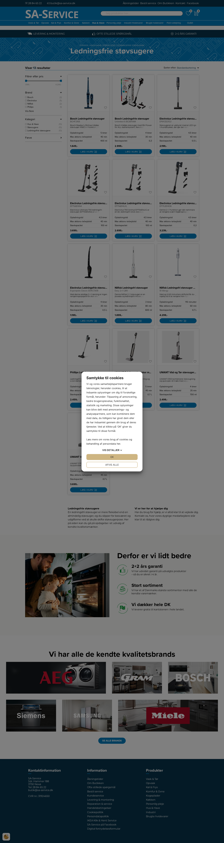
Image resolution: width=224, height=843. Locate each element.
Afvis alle (112, 464)
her (118, 443)
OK (112, 456)
